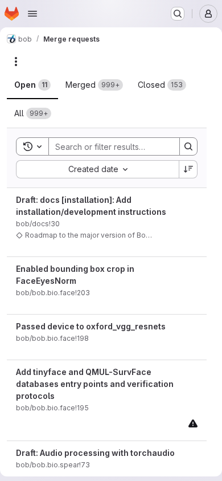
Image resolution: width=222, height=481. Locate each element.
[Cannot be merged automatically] (193, 423)
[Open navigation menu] (32, 14)
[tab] (32, 85)
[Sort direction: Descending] (188, 169)
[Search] (188, 146)
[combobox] (97, 169)
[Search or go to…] (177, 14)
